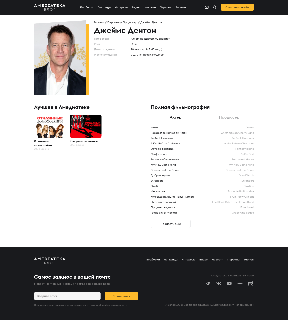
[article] (50, 133)
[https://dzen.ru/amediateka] (240, 283)
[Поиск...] (215, 7)
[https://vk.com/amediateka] (218, 283)
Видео (136, 7)
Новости (150, 7)
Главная (99, 22)
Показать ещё (170, 224)
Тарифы (181, 7)
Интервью (121, 7)
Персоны (166, 7)
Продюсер (130, 22)
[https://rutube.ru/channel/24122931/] (250, 283)
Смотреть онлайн (237, 7)
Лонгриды (104, 7)
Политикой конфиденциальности (108, 305)
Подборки (87, 7)
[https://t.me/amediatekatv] (208, 283)
